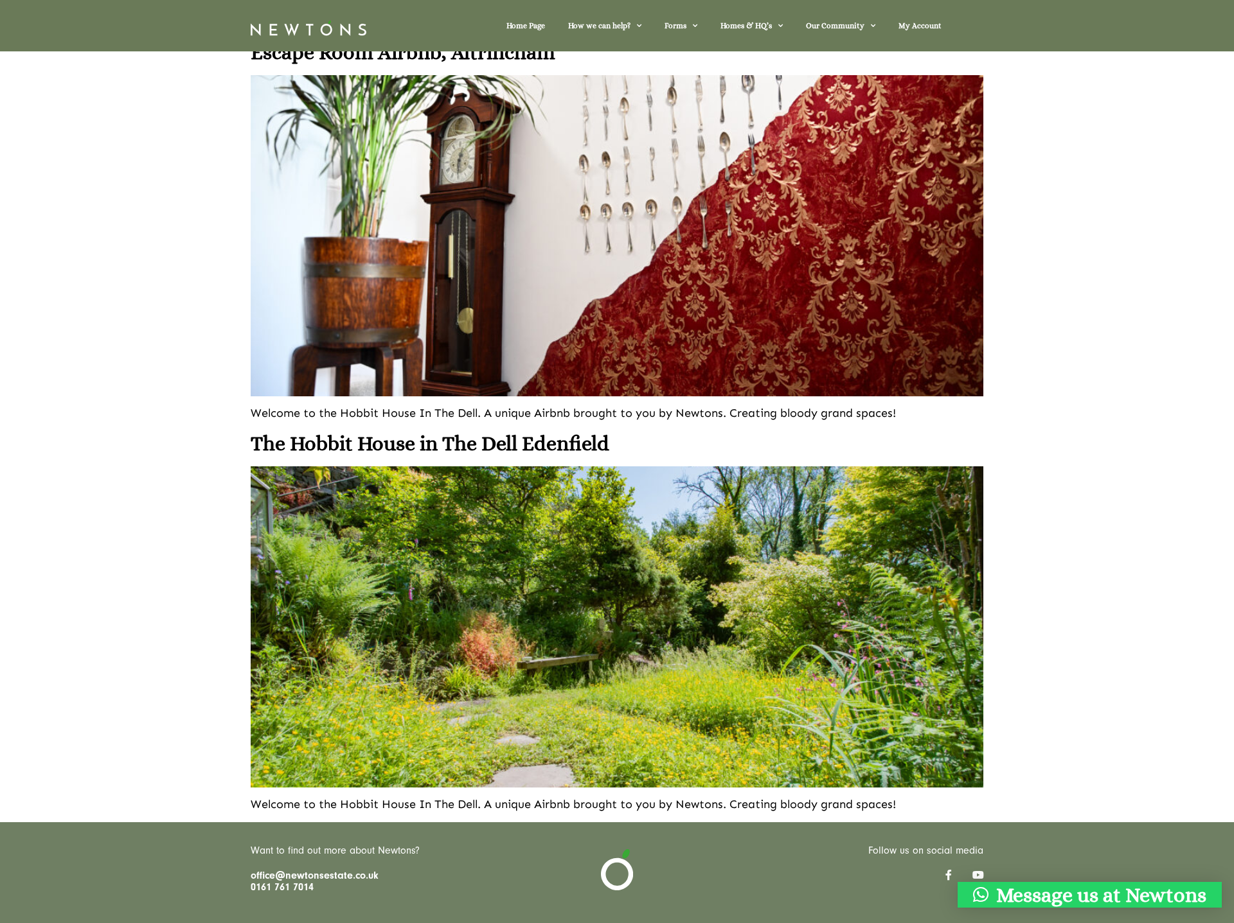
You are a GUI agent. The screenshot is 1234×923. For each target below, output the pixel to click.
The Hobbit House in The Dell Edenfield (430, 443)
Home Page (525, 25)
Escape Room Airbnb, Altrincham (403, 52)
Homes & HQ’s (746, 25)
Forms (675, 25)
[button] (1090, 895)
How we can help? (599, 25)
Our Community (835, 25)
